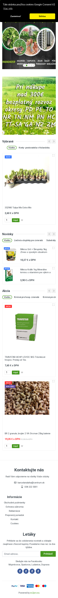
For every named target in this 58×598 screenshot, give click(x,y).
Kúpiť (15, 220)
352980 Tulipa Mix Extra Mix (18, 207)
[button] (24, 65)
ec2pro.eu (35, 593)
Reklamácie (14, 511)
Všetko (11, 147)
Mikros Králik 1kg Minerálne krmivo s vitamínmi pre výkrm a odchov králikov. (35, 272)
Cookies (15, 523)
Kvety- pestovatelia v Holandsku (34, 147)
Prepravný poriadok (14, 515)
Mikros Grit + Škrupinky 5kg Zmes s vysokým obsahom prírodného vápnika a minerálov (35, 252)
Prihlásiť (48, 553)
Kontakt (14, 519)
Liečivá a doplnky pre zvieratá (28, 240)
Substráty (51, 240)
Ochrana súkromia (14, 506)
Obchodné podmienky (14, 502)
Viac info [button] (7, 8)
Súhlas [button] (42, 16)
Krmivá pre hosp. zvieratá (26, 297)
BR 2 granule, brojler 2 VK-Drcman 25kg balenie (27, 433)
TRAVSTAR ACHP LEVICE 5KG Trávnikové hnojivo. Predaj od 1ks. (25, 358)
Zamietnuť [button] (15, 16)
